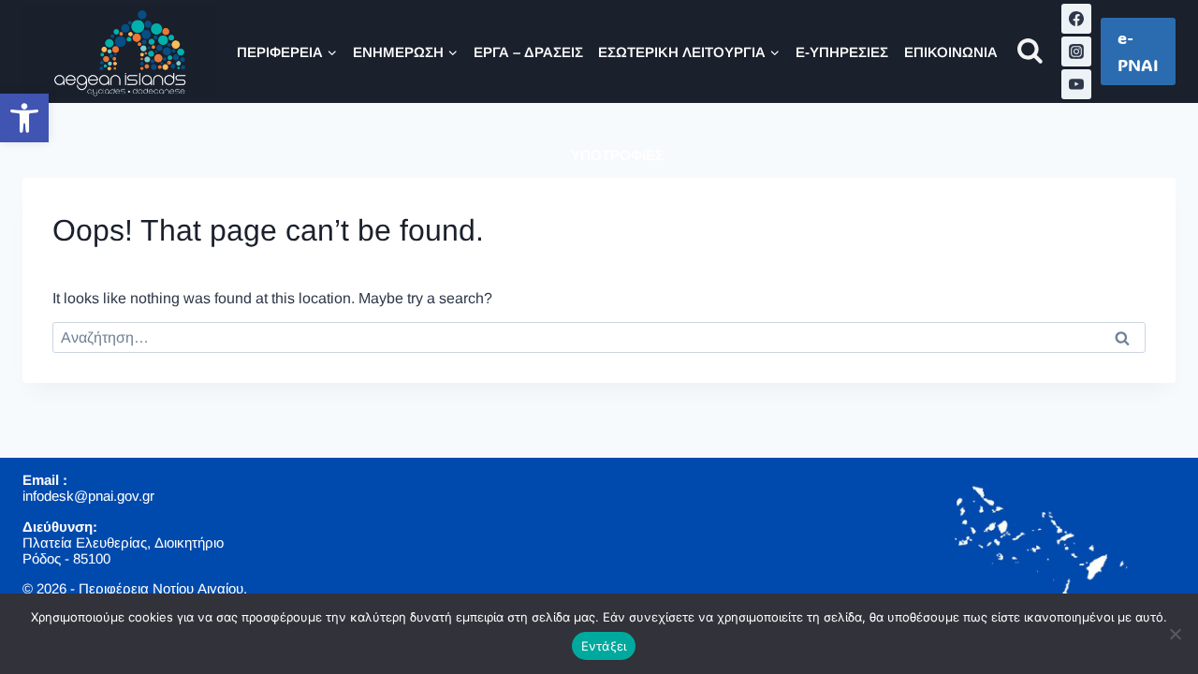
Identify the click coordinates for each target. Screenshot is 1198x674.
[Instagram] (1076, 51)
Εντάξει (604, 645)
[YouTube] (1076, 84)
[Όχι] (1174, 633)
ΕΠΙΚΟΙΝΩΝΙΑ (951, 52)
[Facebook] (1076, 19)
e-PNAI (1138, 51)
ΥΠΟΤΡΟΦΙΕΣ (617, 155)
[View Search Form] (1030, 52)
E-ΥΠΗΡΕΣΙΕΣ (842, 52)
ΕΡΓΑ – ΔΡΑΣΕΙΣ (528, 52)
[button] (24, 118)
